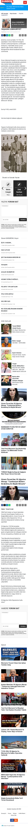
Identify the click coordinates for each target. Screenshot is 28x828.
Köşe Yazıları (13, 13)
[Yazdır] (12, 35)
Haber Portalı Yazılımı (9, 825)
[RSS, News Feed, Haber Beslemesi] (16, 820)
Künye (9, 813)
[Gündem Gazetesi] (7, 2)
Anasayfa (5, 13)
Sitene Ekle (13, 815)
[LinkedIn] (7, 35)
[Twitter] (5, 35)
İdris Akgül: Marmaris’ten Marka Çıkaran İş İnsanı (14, 7)
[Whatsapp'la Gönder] (9, 35)
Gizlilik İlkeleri (22, 813)
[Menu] (25, 2)
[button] (20, 35)
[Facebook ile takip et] (12, 820)
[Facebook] (2, 35)
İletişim (15, 813)
